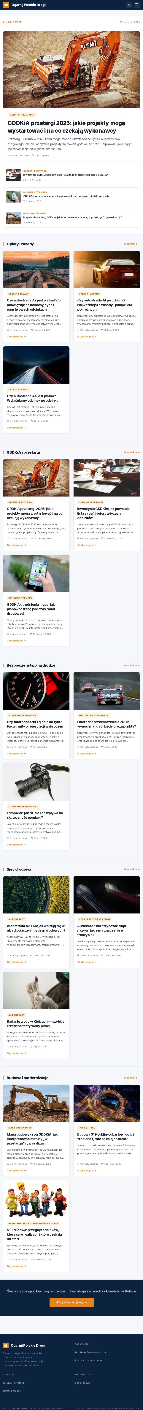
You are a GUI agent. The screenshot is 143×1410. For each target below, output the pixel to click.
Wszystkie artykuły (69, 1302)
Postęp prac (87, 1127)
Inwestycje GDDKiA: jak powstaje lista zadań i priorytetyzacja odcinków (65, 174)
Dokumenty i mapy (35, 192)
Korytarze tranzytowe (95, 919)
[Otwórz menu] (137, 5)
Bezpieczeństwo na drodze (31, 665)
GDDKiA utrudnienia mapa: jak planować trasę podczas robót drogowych (66, 196)
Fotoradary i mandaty (23, 715)
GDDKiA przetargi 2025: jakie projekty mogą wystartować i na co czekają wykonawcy (34, 513)
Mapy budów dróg (35, 213)
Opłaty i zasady (20, 244)
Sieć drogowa (19, 869)
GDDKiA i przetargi (22, 114)
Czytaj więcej (15, 336)
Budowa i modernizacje (28, 1078)
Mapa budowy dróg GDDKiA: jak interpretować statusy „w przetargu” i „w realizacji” (72, 217)
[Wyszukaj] (129, 5)
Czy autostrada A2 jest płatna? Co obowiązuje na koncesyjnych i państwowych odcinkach (34, 304)
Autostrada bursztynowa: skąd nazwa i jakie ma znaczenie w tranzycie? (101, 930)
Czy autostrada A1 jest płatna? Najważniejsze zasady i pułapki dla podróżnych (104, 304)
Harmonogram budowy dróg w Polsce (33, 1223)
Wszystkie (130, 243)
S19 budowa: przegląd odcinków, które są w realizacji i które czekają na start (34, 1234)
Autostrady (16, 919)
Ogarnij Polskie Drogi (22, 1408)
